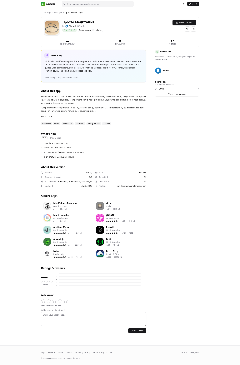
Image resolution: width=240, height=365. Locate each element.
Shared (72, 26)
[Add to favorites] (187, 28)
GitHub (184, 352)
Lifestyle (58, 12)
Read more (45, 116)
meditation (46, 123)
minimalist (80, 123)
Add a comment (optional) (53, 310)
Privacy (51, 352)
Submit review (137, 330)
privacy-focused (94, 123)
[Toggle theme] (184, 3)
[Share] (193, 28)
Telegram (194, 352)
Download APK (186, 22)
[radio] (43, 301)
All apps (47, 12)
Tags (43, 352)
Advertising (98, 352)
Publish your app (82, 352)
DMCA (69, 352)
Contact (110, 352)
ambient (106, 123)
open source (67, 123)
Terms (60, 352)
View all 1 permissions (177, 94)
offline (56, 123)
